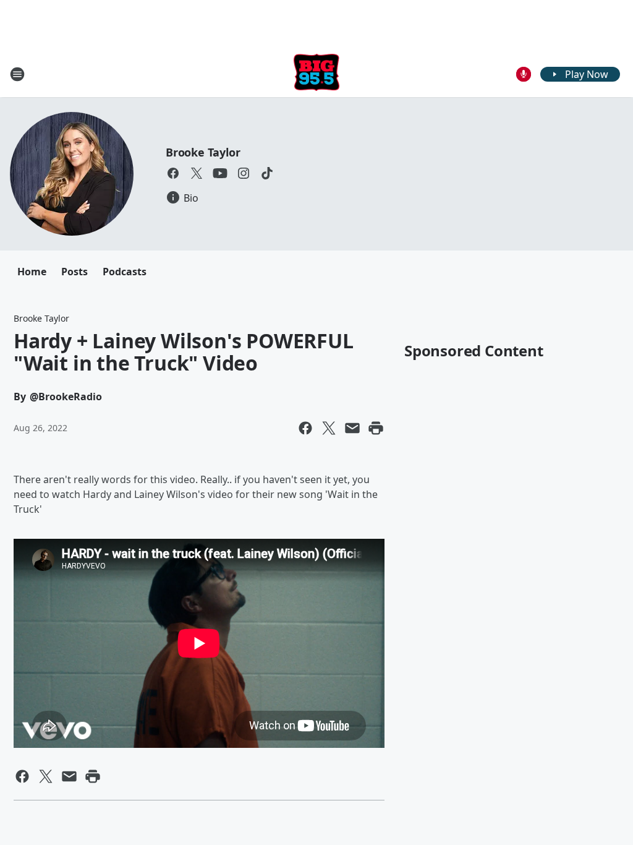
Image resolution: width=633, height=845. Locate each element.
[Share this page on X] (329, 428)
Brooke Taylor (203, 152)
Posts (74, 271)
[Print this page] (375, 428)
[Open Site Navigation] (17, 74)
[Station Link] (316, 74)
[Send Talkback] (523, 74)
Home (31, 271)
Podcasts (125, 271)
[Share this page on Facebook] (305, 428)
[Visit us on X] (196, 173)
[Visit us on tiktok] (267, 173)
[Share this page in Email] (352, 428)
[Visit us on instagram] (243, 173)
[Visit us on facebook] (173, 173)
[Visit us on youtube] (220, 173)
